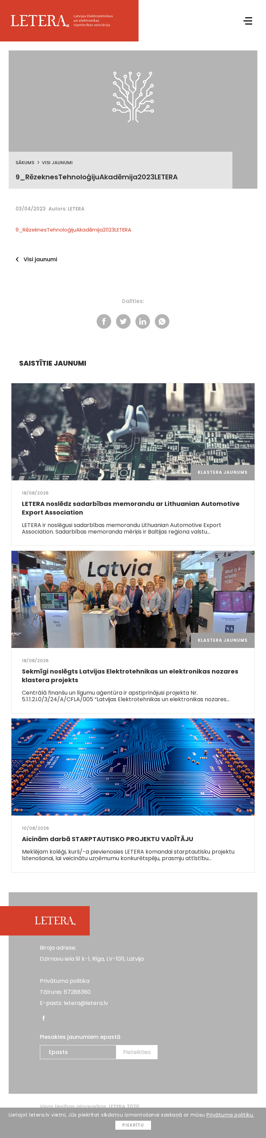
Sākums (25, 162)
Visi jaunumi (57, 162)
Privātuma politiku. (230, 1114)
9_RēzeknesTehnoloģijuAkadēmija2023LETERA (73, 229)
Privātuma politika (64, 981)
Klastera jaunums (223, 472)
